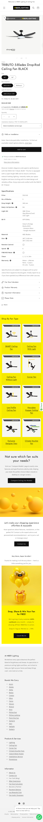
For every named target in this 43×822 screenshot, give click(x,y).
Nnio (10, 710)
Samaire (12, 721)
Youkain (12, 729)
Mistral (11, 707)
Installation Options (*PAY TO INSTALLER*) (15, 122)
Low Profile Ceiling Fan (11, 408)
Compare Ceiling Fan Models (21, 480)
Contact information (27, 817)
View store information (11, 162)
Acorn (11, 684)
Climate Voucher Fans (16, 751)
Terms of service (34, 814)
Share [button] (6, 305)
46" (5, 77)
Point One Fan (14, 718)
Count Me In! (21, 636)
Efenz (11, 698)
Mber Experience (15, 781)
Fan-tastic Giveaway (16, 795)
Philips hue (13, 712)
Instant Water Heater (16, 754)
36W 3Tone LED (9, 94)
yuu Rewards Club (15, 792)
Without (19, 85)
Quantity (4, 112)
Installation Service (16, 757)
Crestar (11, 695)
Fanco (11, 701)
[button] (4, 8)
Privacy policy (24, 814)
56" (12, 77)
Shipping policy (16, 817)
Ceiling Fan (13, 745)
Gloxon (11, 704)
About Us (12, 773)
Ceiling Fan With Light (31, 347)
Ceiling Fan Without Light (11, 378)
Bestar (11, 693)
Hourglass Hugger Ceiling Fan (31, 410)
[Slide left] (17, 58)
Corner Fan (31, 377)
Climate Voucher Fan (31, 442)
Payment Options (15, 790)
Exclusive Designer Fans (11, 442)
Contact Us (21, 544)
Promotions (13, 759)
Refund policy (14, 814)
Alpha (11, 690)
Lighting (12, 742)
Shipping (11, 109)
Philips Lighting (14, 715)
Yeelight (12, 726)
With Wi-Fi (7, 85)
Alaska (11, 687)
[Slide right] (26, 58)
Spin (10, 724)
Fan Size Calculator (16, 784)
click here (28, 143)
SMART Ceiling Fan (11, 347)
